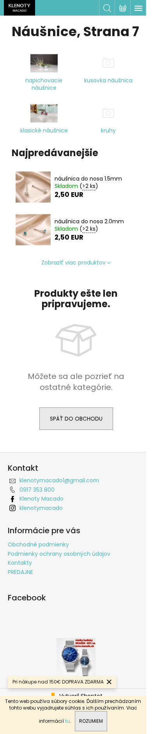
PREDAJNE (20, 572)
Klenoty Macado (41, 499)
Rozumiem (91, 721)
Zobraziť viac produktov (73, 262)
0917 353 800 (37, 490)
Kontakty (20, 563)
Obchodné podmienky (38, 544)
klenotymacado (41, 508)
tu (67, 721)
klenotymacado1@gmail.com (59, 480)
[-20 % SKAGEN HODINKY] (76, 657)
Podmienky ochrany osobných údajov (59, 554)
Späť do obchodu (76, 419)
